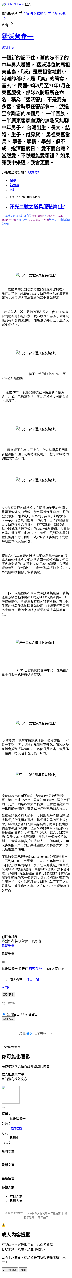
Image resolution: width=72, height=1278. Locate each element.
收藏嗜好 (34, 172)
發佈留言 (8, 1019)
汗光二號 (32, 980)
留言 (42, 968)
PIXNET (18, 1213)
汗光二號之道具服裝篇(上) (38, 206)
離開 (23, 1270)
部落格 (14, 185)
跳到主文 (8, 47)
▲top (5, 987)
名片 (13, 190)
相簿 (13, 180)
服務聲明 (43, 1217)
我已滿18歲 (9, 1270)
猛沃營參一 (18, 36)
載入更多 (8, 994)
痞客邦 (33, 968)
